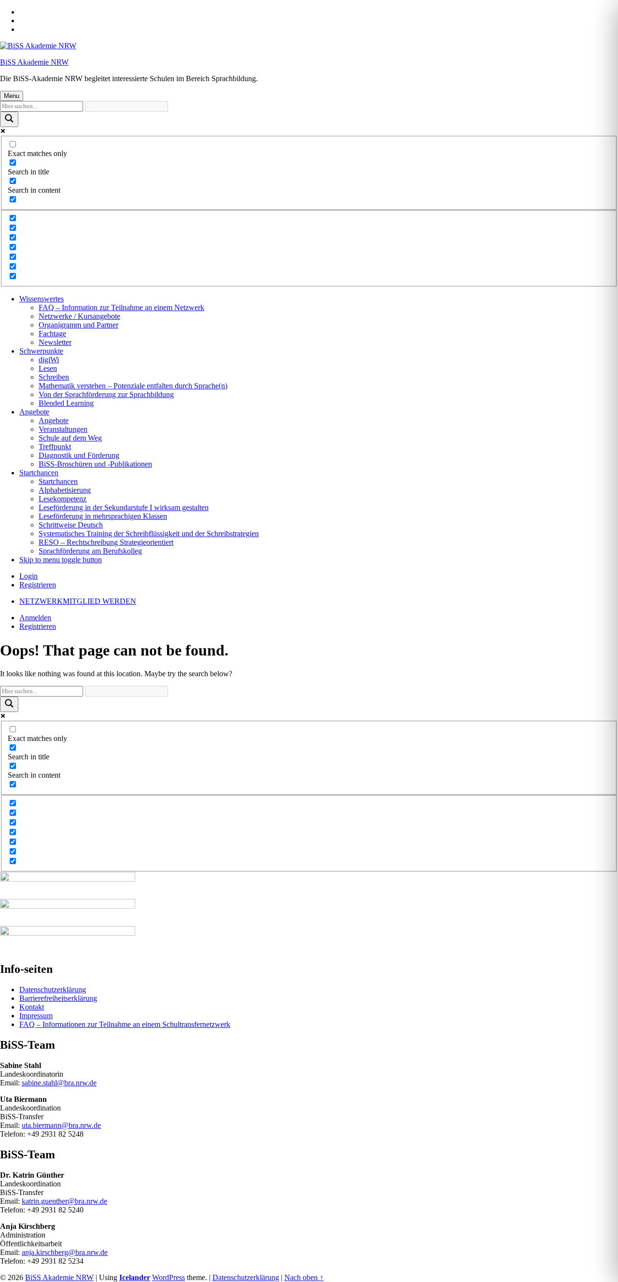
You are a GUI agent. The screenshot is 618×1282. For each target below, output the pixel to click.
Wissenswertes (41, 299)
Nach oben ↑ (303, 1277)
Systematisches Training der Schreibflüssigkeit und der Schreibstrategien (149, 533)
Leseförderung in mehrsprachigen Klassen (103, 516)
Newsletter (55, 342)
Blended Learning (66, 403)
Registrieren (37, 585)
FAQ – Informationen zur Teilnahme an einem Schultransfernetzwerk (124, 1024)
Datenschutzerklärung (52, 989)
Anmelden (35, 617)
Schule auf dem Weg (70, 438)
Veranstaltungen (63, 429)
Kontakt (31, 1007)
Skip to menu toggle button (60, 560)
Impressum (36, 1015)
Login (28, 576)
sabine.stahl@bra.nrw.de (59, 1083)
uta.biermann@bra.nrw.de (61, 1125)
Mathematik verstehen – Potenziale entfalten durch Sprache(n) (133, 386)
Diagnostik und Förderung (79, 455)
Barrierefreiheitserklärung (58, 998)
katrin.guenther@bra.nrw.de (64, 1201)
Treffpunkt (55, 446)
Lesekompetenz (62, 499)
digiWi (49, 360)
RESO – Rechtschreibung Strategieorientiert (106, 542)
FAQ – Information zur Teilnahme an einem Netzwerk (121, 307)
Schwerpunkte (41, 351)
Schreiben (54, 377)
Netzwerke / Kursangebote (79, 316)
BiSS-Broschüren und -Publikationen (95, 464)
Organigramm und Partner (78, 325)
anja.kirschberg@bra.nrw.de (65, 1252)
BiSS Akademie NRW (34, 62)
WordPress (168, 1277)
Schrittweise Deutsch (71, 525)
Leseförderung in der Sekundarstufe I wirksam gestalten (124, 507)
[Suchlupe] (9, 119)
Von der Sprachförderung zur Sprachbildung (106, 394)
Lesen (48, 368)
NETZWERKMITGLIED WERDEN (77, 601)
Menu (11, 96)
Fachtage (52, 333)
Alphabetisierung (65, 490)
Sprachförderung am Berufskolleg (90, 551)
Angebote (34, 412)
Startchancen (38, 473)
